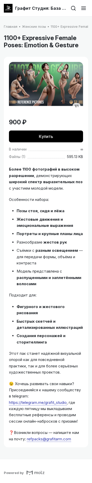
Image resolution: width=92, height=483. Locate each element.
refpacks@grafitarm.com (49, 438)
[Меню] (83, 8)
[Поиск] (73, 8)
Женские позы (34, 26)
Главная (10, 26)
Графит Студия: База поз (40, 8)
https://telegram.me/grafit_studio (38, 402)
